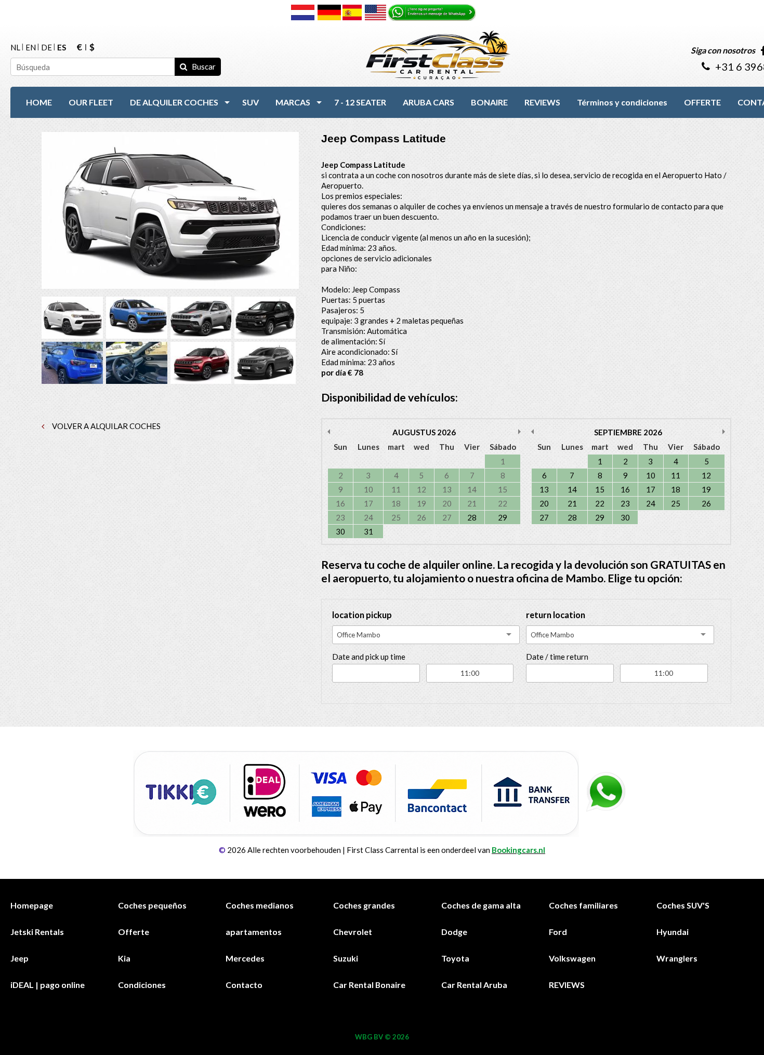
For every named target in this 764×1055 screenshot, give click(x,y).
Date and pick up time (368, 656)
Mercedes (245, 958)
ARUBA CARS (428, 102)
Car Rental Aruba (474, 985)
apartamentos (254, 932)
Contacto (244, 985)
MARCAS (292, 102)
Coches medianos (260, 905)
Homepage (31, 905)
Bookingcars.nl (518, 849)
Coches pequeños (152, 905)
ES (61, 47)
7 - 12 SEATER (360, 102)
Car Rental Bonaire (369, 985)
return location (555, 615)
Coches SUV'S (682, 905)
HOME (39, 102)
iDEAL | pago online (47, 985)
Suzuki (345, 958)
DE (46, 47)
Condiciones (142, 985)
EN (30, 47)
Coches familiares (583, 905)
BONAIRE (489, 102)
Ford (558, 932)
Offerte (133, 932)
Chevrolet (352, 932)
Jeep (19, 958)
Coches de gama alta (481, 905)
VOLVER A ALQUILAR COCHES (105, 426)
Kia (124, 958)
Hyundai (672, 932)
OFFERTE (702, 102)
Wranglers (676, 958)
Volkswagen (572, 958)
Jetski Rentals (37, 932)
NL (15, 47)
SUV (250, 102)
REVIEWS (542, 102)
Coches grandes (364, 905)
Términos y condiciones (622, 102)
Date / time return (557, 656)
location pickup (362, 615)
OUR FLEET (91, 102)
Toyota (455, 958)
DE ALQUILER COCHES (174, 102)
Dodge (454, 932)
